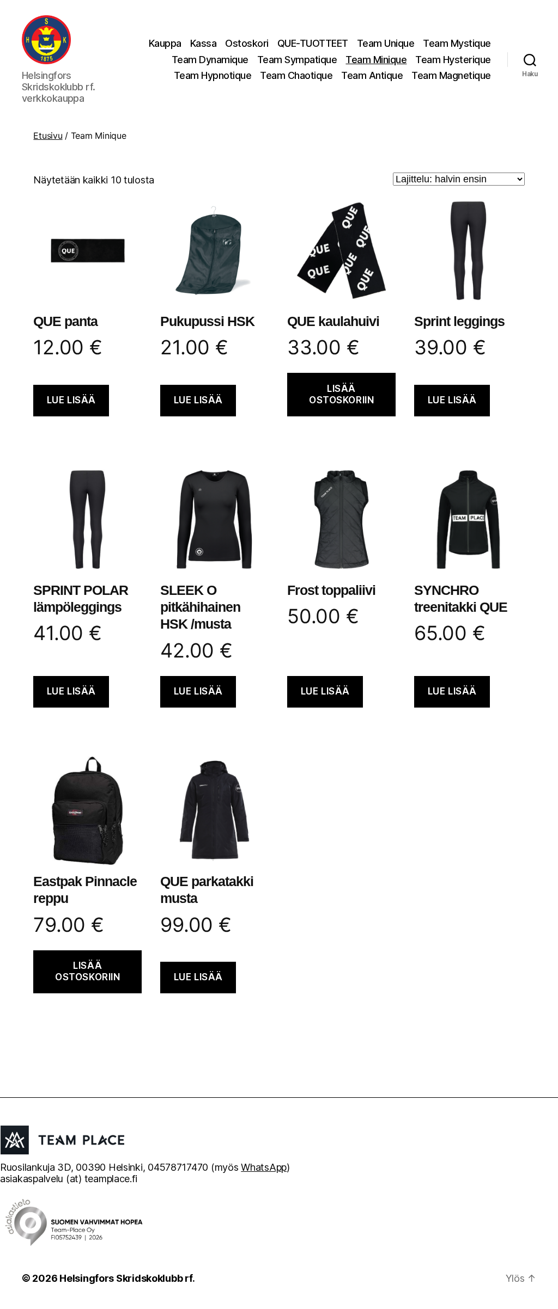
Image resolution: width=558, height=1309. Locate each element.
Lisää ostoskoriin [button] (341, 394)
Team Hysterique (453, 59)
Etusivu (47, 135)
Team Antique (372, 75)
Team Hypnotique (213, 75)
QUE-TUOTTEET (312, 43)
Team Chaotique (296, 75)
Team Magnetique (451, 75)
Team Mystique (457, 43)
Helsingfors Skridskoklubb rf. (127, 1278)
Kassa (203, 43)
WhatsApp (264, 1167)
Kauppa (165, 43)
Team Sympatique (297, 59)
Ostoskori (247, 43)
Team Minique (376, 59)
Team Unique (386, 43)
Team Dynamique (210, 59)
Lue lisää (71, 400)
